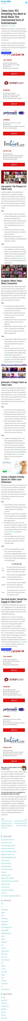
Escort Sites (4, 893)
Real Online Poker (5, 860)
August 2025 (4, 1009)
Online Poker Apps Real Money (8, 846)
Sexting (2, 975)
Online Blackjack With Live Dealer (8, 857)
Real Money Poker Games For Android (10, 881)
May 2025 (3, 1015)
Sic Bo (2, 978)
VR (1, 986)
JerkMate (6, 120)
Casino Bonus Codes (6, 875)
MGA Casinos (4, 954)
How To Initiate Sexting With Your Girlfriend (11, 896)
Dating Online (4, 924)
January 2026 (4, 1000)
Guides (3, 936)
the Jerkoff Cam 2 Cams (11, 532)
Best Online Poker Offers (7, 869)
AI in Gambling (4, 910)
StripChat (6, 90)
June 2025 (3, 1012)
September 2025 (5, 1006)
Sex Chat (3, 969)
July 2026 (3, 997)
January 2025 (4, 1018)
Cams (2, 8)
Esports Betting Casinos (6, 927)
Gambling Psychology (6, 933)
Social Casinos (4, 983)
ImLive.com (7, 151)
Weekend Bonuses (5, 989)
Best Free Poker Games (6, 843)
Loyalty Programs (5, 951)
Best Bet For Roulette (6, 863)
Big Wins (3, 912)
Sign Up (14, 74)
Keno (2, 945)
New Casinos (4, 957)
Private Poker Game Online (7, 890)
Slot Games (4, 981)
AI (1, 907)
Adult (2, 904)
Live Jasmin (7, 60)
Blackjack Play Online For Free (8, 854)
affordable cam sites (21, 258)
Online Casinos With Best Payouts (8, 851)
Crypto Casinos (4, 921)
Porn (2, 963)
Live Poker (3, 948)
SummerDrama (7, 357)
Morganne (12, 26)
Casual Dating (4, 918)
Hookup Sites (4, 942)
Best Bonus (3, 872)
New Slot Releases (5, 960)
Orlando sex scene (16, 454)
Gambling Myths (4, 930)
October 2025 (4, 1003)
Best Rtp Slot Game (5, 884)
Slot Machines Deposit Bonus (8, 848)
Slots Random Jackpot (6, 866)
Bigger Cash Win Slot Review (7, 878)
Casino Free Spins (5, 887)
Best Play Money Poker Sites (7, 840)
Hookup (3, 939)
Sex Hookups (4, 972)
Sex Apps (3, 966)
